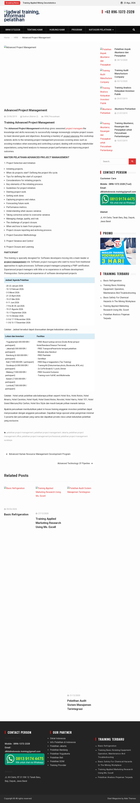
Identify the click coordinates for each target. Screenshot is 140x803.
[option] (47, 3)
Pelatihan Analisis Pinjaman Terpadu (115, 777)
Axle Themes (130, 798)
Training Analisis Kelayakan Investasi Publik (124, 91)
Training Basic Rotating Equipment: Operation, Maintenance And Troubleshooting (119, 289)
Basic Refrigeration (16, 514)
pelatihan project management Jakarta (51, 432)
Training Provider (58, 765)
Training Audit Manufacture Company (121, 73)
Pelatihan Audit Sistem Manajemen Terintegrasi (79, 705)
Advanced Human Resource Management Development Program (39, 454)
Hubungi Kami (57, 29)
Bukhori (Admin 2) (30, 116)
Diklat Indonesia (57, 738)
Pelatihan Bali (56, 757)
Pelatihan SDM (57, 761)
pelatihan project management (20, 432)
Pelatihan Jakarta (58, 746)
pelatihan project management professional (41, 436)
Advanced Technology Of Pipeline (74, 463)
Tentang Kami (35, 29)
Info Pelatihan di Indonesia (63, 742)
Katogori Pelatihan (100, 29)
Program (77, 29)
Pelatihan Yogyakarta (60, 753)
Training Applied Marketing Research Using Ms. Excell (46, 3)
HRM (46, 116)
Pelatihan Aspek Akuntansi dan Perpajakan (123, 52)
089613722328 (12, 29)
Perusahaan (54, 116)
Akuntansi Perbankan (125, 109)
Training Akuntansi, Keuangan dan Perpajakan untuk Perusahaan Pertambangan (124, 130)
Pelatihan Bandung (59, 750)
